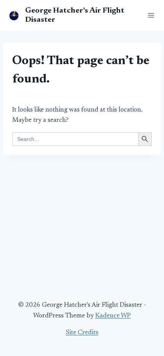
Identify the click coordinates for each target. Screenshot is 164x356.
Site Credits (82, 333)
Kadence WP (113, 316)
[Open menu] (149, 15)
